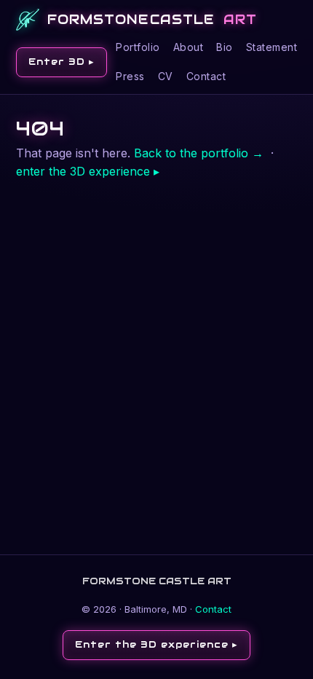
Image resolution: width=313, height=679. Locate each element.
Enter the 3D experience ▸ (156, 644)
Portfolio (138, 47)
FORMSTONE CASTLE (152, 19)
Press (130, 76)
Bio (224, 47)
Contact (206, 76)
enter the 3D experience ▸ (87, 171)
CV (165, 76)
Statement (272, 47)
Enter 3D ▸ (61, 61)
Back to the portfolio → (199, 153)
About (188, 47)
